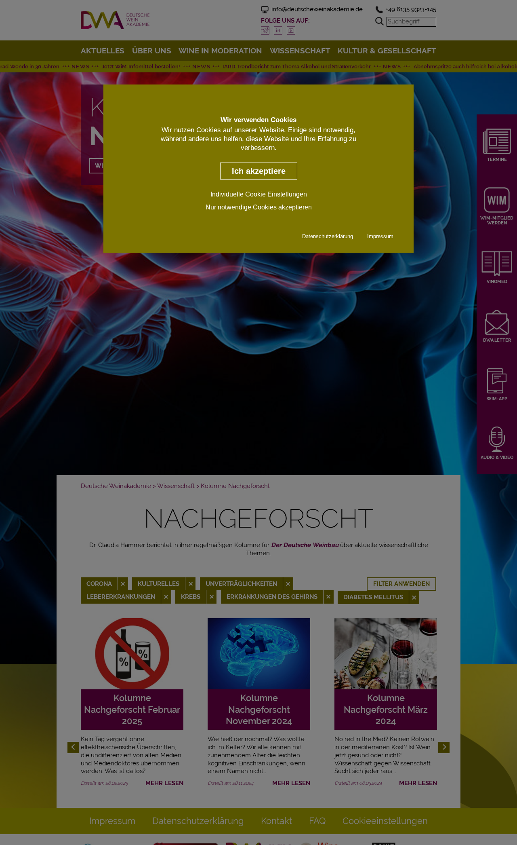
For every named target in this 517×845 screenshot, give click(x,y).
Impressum (380, 237)
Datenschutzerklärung (327, 237)
